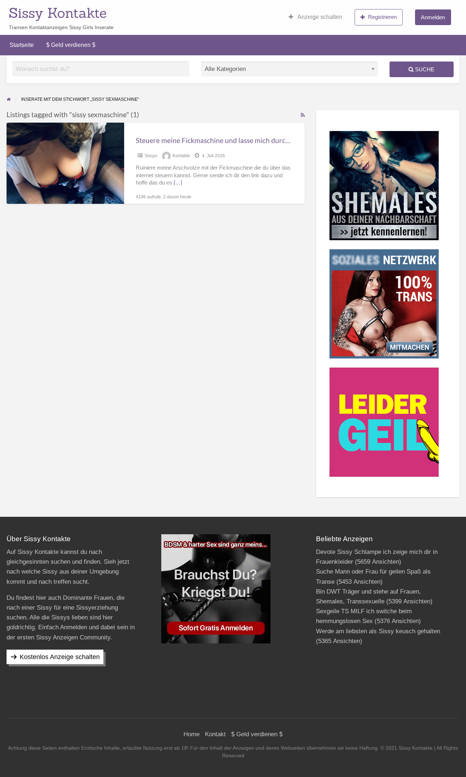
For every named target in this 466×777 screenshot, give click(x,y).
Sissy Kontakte (58, 12)
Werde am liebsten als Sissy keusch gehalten (378, 631)
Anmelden (433, 17)
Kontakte (181, 155)
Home (191, 734)
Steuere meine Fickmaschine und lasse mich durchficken (222, 140)
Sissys (151, 155)
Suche (424, 69)
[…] (178, 183)
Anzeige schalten (319, 17)
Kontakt (215, 734)
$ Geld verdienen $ (70, 45)
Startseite (21, 45)
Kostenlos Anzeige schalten (60, 657)
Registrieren (382, 17)
